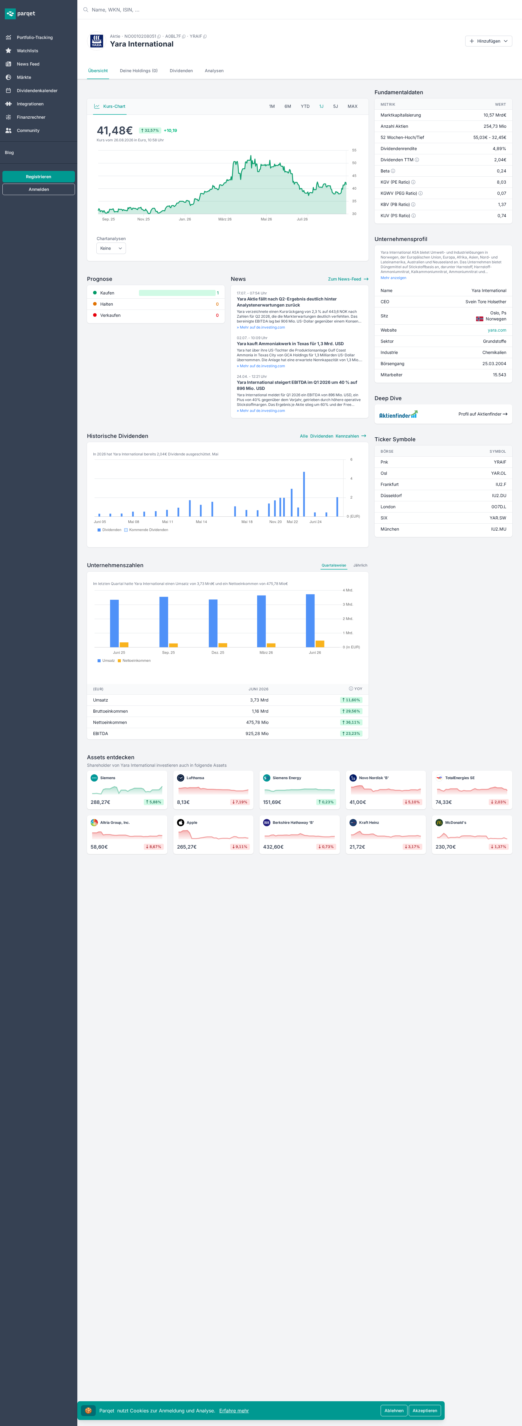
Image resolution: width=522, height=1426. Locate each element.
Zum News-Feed (345, 278)
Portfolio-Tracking (35, 37)
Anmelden (39, 189)
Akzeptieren (425, 1410)
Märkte (24, 77)
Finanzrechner (31, 117)
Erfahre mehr (234, 1411)
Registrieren (38, 176)
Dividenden (181, 70)
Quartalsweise (334, 565)
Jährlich (360, 565)
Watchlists (27, 50)
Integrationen (30, 103)
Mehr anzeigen (393, 277)
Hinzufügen (488, 40)
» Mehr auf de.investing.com (261, 327)
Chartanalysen (111, 238)
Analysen (214, 70)
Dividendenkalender (37, 90)
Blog (9, 152)
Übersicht (98, 70)
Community (28, 130)
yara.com (497, 329)
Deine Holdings (139, 70)
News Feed (28, 63)
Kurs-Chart (113, 106)
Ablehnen (394, 1410)
